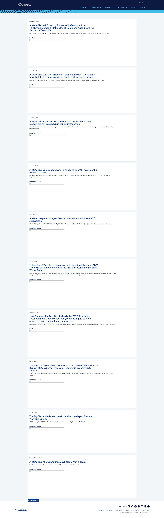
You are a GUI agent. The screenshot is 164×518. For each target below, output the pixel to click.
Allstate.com (142, 2)
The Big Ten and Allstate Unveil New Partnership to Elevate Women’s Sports (60, 417)
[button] (83, 7)
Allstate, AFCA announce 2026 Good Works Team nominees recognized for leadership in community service (61, 122)
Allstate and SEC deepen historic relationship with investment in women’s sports (63, 171)
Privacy (127, 510)
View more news (33, 500)
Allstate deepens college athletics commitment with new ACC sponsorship (62, 219)
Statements (118, 510)
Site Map (101, 510)
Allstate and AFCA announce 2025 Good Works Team (57, 461)
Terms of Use (145, 510)
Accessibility (135, 510)
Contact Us (109, 510)
